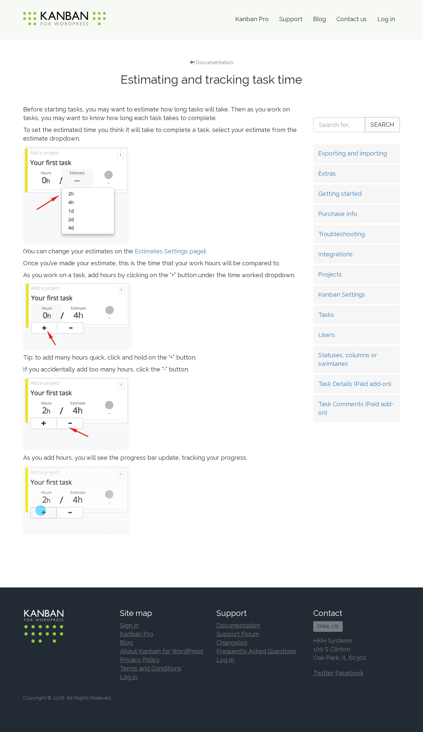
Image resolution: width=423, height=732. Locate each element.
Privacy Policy (140, 659)
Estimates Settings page (169, 251)
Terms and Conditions (150, 668)
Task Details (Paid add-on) (354, 383)
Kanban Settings (341, 294)
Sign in (129, 625)
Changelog (231, 642)
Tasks (326, 314)
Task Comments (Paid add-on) (356, 408)
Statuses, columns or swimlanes (347, 359)
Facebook (349, 672)
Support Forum (237, 633)
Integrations (335, 254)
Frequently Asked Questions (256, 651)
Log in (386, 19)
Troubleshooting (341, 234)
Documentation (238, 625)
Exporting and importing (352, 153)
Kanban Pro (252, 19)
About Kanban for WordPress (161, 651)
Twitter (323, 672)
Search (382, 124)
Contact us (351, 19)
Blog (319, 19)
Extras (327, 173)
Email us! (328, 626)
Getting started (340, 193)
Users (326, 334)
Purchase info (337, 213)
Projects (330, 274)
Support (290, 19)
